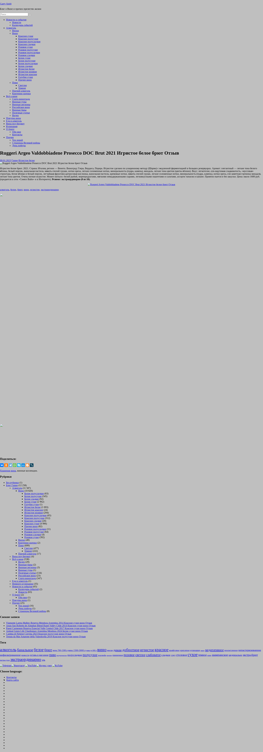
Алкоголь (11, 28)
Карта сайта (12, 680)
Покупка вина (13, 118)
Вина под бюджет (15, 123)
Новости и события (16, 19)
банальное (25, 650)
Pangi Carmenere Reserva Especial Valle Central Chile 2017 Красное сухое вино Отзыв (49, 628)
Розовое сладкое (26, 55)
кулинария (195, 650)
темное (202, 655)
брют (20, 189)
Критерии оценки (21, 93)
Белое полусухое (26, 60)
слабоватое (153, 655)
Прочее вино (25, 80)
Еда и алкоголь (14, 121)
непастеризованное (249, 650)
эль (43, 660)
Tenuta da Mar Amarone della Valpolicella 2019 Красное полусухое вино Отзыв (46, 636)
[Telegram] (10, 465)
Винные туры (19, 101)
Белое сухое (24, 58)
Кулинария (11, 126)
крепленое (185, 650)
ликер (202, 650)
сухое (193, 654)
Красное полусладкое (29, 41)
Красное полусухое (28, 39)
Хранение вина (8, 470)
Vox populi (17, 140)
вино (26, 189)
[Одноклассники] (6, 465)
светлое (140, 655)
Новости (16, 22)
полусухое (90, 655)
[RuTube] (57, 665)
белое (13, 189)
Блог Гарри (12, 485)
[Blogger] (27, 465)
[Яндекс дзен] (44, 665)
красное (161, 649)
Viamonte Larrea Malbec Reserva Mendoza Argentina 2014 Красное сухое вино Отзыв (49, 623)
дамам (117, 650)
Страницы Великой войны (26, 143)
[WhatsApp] (14, 465)
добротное (130, 650)
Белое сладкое (25, 66)
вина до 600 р (91, 650)
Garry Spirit (5, 3)
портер (109, 655)
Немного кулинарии (22, 584)
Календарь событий (22, 25)
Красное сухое (25, 36)
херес (209, 655)
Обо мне (16, 132)
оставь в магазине (39, 655)
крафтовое (174, 650)
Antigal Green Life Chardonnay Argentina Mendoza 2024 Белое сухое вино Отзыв (47, 631)
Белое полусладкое (28, 63)
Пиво (15, 82)
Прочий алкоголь (21, 91)
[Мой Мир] (23, 465)
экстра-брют (250, 655)
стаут (173, 655)
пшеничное (117, 655)
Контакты (17, 134)
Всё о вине (11, 96)
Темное (22, 88)
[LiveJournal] (31, 465)
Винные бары (19, 110)
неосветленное (231, 650)
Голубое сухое (25, 77)
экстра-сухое (5, 660)
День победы (19, 145)
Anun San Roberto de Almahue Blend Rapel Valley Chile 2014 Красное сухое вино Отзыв (51, 625)
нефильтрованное (10, 655)
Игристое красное (27, 74)
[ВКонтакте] (2, 465)
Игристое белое (26, 69)
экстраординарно (50, 189)
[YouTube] (31, 665)
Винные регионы (21, 104)
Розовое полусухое (28, 49)
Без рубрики (12, 482)
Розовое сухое (25, 47)
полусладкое (74, 655)
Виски (15, 30)
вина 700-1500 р (60, 650)
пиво (52, 655)
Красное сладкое (26, 44)
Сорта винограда (21, 99)
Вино (15, 33)
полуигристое (62, 655)
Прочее (10, 137)
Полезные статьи (21, 112)
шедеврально (235, 655)
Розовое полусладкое (29, 52)
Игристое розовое (27, 71)
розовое (129, 655)
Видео (15, 115)
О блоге (10, 129)
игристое (35, 189)
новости (25, 655)
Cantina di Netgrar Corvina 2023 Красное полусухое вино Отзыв (38, 634)
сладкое (165, 655)
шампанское (220, 655)
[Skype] (19, 465)
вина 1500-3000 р (77, 650)
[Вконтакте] (18, 665)
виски (110, 650)
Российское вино (21, 107)
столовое (181, 655)
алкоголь (4, 189)
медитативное (214, 650)
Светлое (22, 85)
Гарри (15, 160)
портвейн (102, 655)
